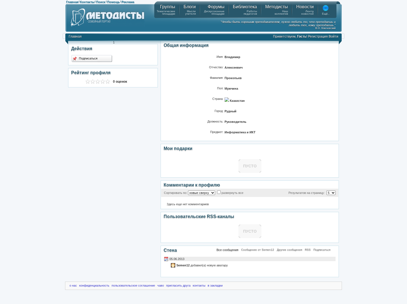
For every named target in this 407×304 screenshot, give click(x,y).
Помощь (113, 2)
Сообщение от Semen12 (257, 249)
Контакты (87, 2)
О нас (73, 285)
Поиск (100, 2)
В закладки (215, 285)
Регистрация (318, 36)
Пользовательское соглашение (133, 285)
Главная (72, 2)
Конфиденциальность (94, 285)
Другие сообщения (289, 249)
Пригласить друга (178, 285)
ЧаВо (160, 285)
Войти (333, 36)
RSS (308, 249)
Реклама (128, 2)
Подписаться (87, 58)
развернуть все (232, 192)
